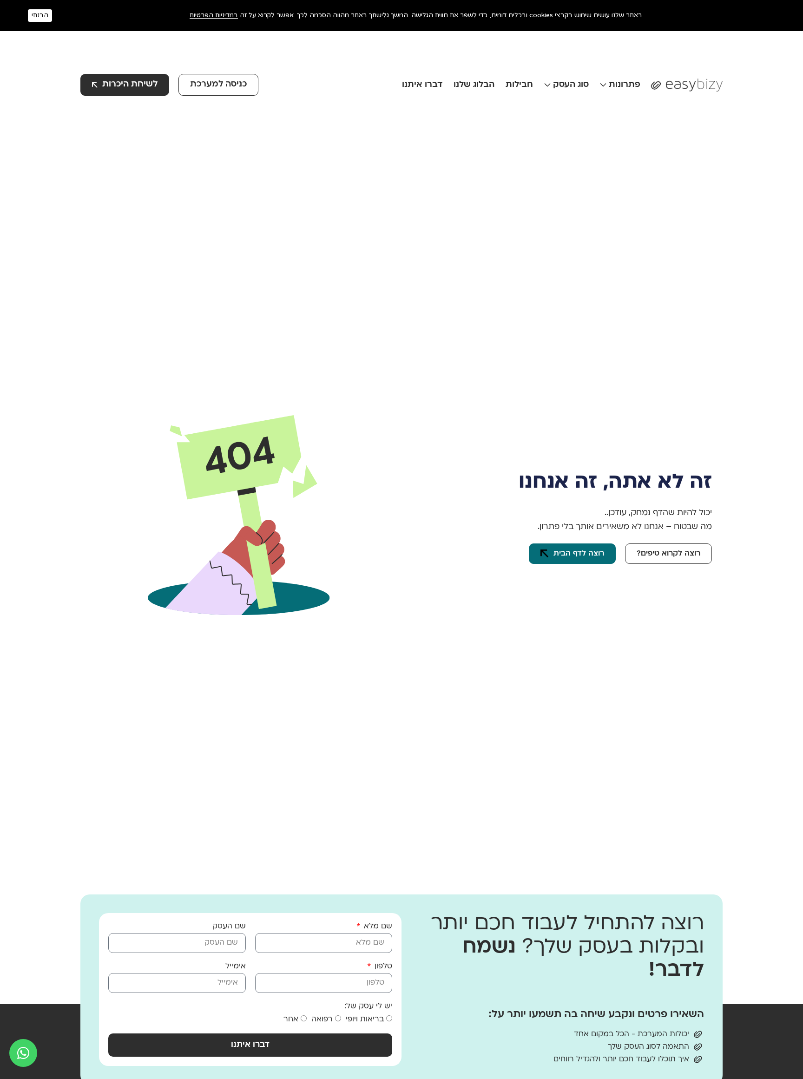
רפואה (322, 1019)
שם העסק (229, 926)
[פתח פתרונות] (603, 85)
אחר (290, 1019)
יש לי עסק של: (368, 1006)
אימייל (235, 966)
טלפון (382, 966)
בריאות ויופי (365, 1019)
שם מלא (377, 926)
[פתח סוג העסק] (547, 85)
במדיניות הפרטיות (214, 15)
